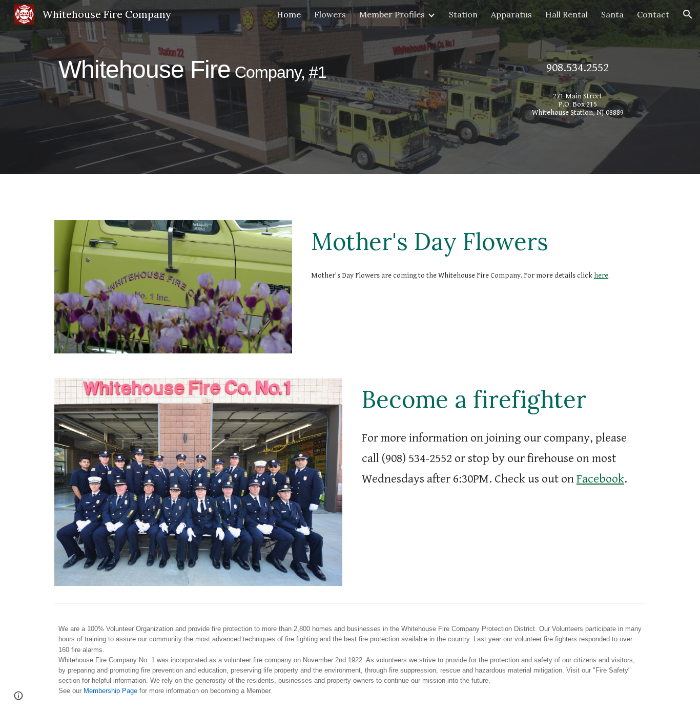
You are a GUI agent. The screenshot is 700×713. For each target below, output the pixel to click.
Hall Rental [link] (566, 14)
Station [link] (463, 14)
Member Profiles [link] (392, 14)
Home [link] (289, 14)
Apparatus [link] (511, 14)
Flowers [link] (330, 14)
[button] (687, 14)
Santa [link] (612, 14)
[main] (274, 65)
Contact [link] (653, 14)
